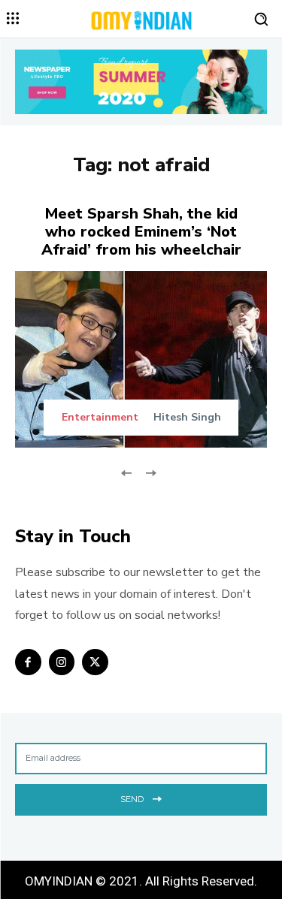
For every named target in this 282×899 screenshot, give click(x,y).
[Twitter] (95, 662)
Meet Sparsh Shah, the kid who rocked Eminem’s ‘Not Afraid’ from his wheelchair (141, 232)
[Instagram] (62, 662)
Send (132, 799)
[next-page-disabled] (150, 472)
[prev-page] (126, 472)
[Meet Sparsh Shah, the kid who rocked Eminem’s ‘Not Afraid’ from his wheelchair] (141, 359)
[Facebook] (28, 662)
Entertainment (100, 417)
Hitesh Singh (187, 417)
